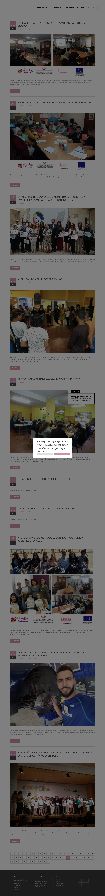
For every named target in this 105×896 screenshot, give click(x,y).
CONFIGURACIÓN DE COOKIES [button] (45, 454)
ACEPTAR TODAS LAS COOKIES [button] (62, 454)
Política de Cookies (42, 451)
